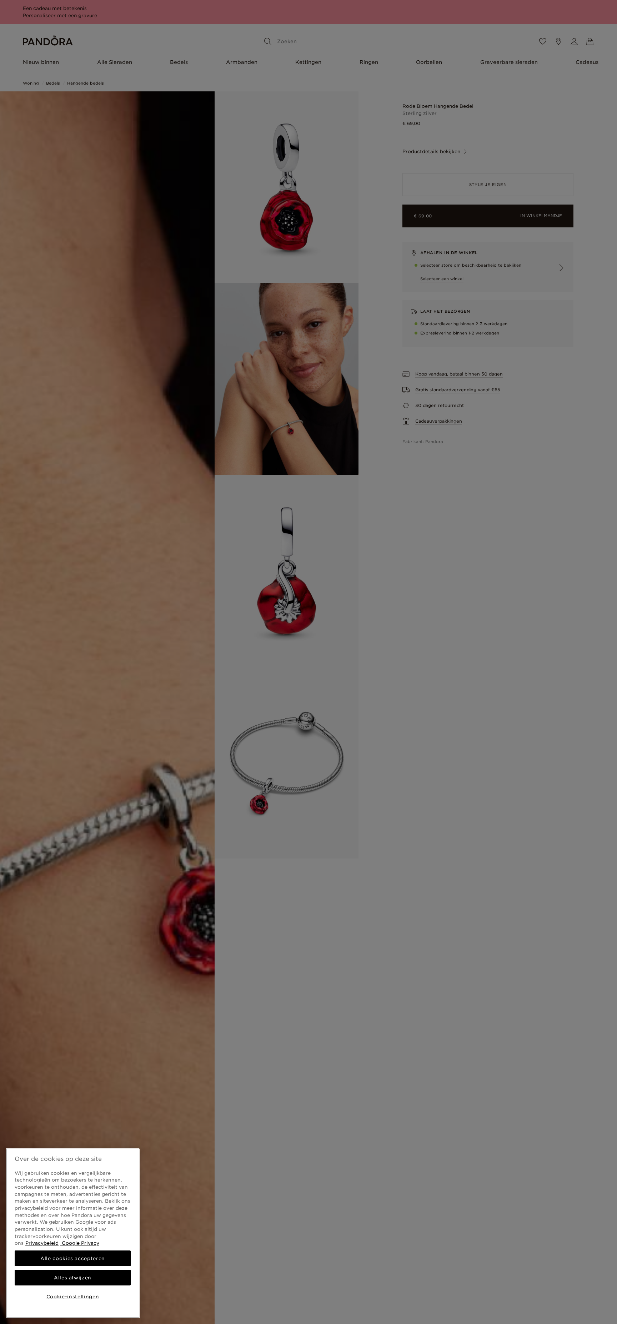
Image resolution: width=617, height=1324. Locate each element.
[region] (73, 1233)
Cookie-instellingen (72, 1296)
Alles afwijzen (72, 1277)
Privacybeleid (42, 1243)
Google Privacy (79, 1243)
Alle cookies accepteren (72, 1258)
